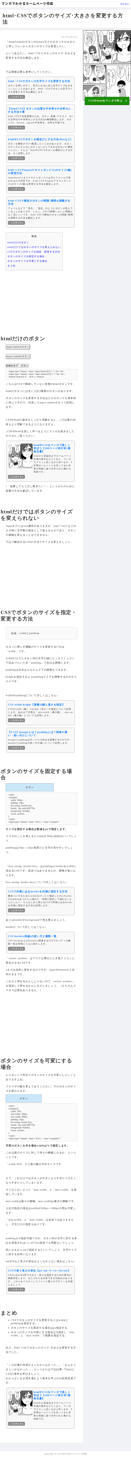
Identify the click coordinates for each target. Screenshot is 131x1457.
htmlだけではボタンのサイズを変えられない (34, 247)
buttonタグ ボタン (17, 365)
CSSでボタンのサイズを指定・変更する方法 (34, 251)
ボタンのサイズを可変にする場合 (27, 261)
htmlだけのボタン (18, 242)
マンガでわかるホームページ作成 (27, 3)
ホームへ (124, 3)
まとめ (11, 265)
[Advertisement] (41, 297)
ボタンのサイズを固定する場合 (26, 256)
